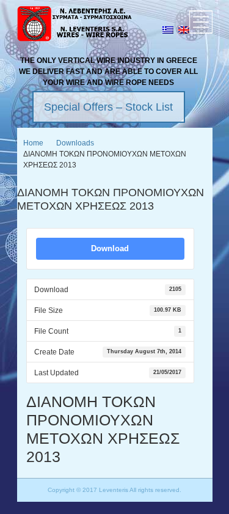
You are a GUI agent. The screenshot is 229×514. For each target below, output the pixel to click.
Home (33, 143)
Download (110, 248)
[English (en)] (183, 31)
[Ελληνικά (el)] (167, 31)
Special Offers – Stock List (108, 107)
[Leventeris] (75, 25)
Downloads (75, 143)
